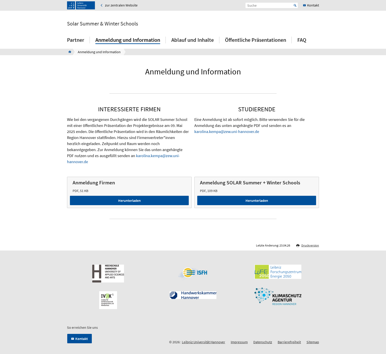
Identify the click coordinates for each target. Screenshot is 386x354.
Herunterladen (129, 200)
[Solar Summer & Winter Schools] (68, 52)
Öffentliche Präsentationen (255, 39)
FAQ (301, 39)
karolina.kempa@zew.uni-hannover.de (226, 131)
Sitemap (312, 342)
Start (295, 5)
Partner (75, 39)
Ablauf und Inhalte (192, 39)
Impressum (239, 342)
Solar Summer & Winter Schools (102, 23)
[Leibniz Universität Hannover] (81, 5)
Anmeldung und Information (127, 39)
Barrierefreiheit (289, 342)
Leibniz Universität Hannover (203, 342)
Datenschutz (262, 342)
